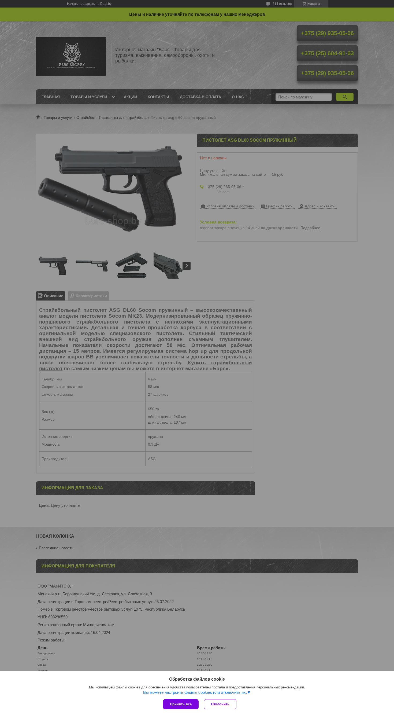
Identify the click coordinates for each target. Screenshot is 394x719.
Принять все (181, 704)
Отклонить (220, 704)
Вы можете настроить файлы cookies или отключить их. (195, 692)
